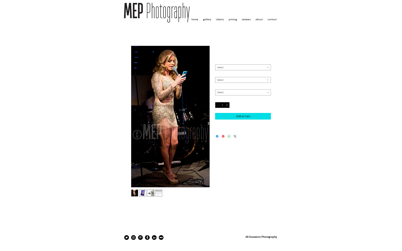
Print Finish (222, 61)
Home (134, 34)
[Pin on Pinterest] (223, 136)
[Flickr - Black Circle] (161, 237)
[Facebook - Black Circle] (147, 237)
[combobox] (243, 67)
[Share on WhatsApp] (229, 136)
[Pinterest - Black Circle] (140, 237)
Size (218, 74)
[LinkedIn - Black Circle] (154, 237)
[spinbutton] (222, 105)
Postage (220, 86)
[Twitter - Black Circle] (126, 237)
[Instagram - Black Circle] (133, 237)
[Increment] (227, 105)
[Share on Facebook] (217, 136)
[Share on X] (235, 136)
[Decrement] (218, 105)
